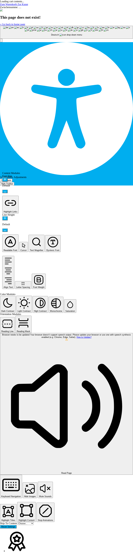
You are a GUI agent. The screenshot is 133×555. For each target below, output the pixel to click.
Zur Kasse (23, 4)
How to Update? (84, 337)
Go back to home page (12, 24)
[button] (1, 40)
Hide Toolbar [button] (7, 184)
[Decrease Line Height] (5, 230)
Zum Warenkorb (9, 4)
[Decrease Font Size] (5, 191)
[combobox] (66, 32)
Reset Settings (8, 526)
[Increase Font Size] (5, 180)
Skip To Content (9, 523)
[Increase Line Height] (5, 218)
